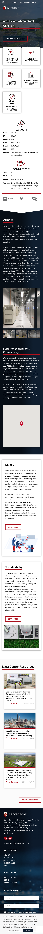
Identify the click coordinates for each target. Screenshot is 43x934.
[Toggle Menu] (38, 8)
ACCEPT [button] (28, 930)
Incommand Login (28, 2)
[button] (5, 308)
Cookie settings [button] (14, 930)
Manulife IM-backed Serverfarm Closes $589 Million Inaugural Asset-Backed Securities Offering (19, 733)
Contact (13, 2)
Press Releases (12, 703)
